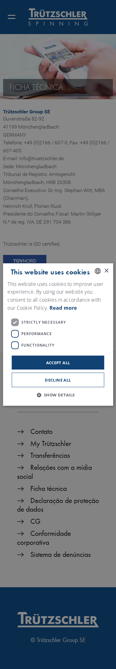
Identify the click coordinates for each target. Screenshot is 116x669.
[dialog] (58, 334)
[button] (58, 395)
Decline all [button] (58, 380)
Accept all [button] (58, 362)
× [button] (106, 271)
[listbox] (98, 271)
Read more (63, 307)
